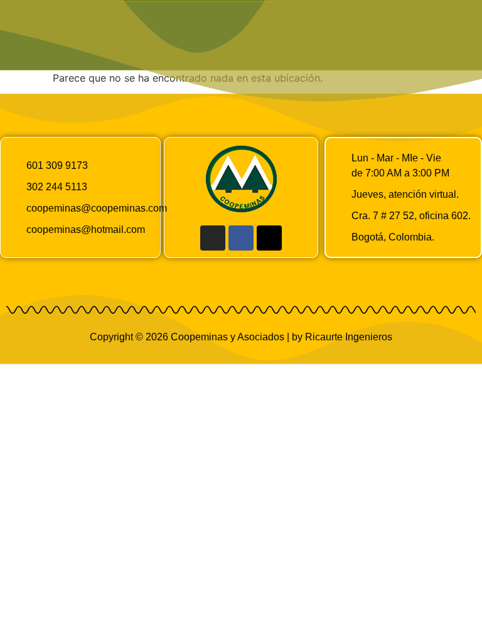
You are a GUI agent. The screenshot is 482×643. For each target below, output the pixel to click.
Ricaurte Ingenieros (348, 337)
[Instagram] (212, 238)
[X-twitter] (269, 238)
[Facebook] (241, 238)
